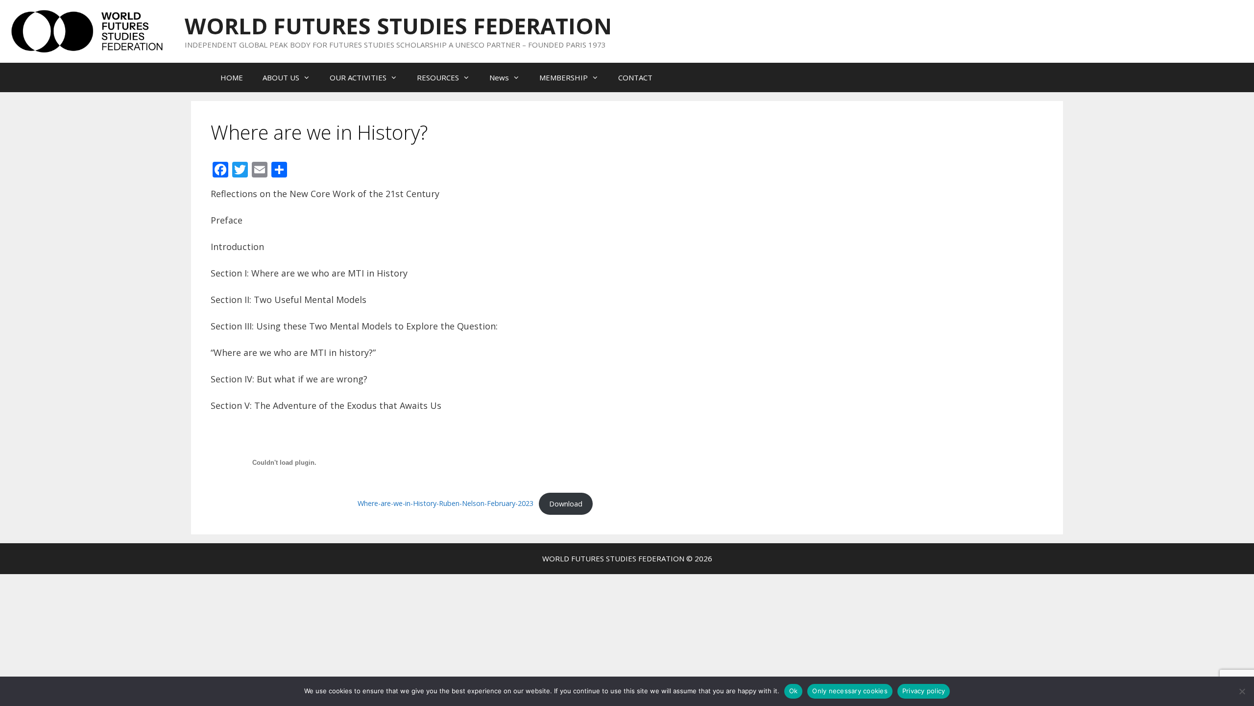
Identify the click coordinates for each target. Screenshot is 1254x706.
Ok (793, 691)
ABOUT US (281, 77)
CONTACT (635, 77)
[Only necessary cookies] (1242, 691)
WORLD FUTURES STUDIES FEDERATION (398, 26)
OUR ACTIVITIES (358, 77)
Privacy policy (923, 691)
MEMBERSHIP (563, 77)
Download (565, 503)
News (499, 77)
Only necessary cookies (850, 691)
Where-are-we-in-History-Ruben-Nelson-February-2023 (445, 503)
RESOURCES (438, 77)
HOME (231, 77)
